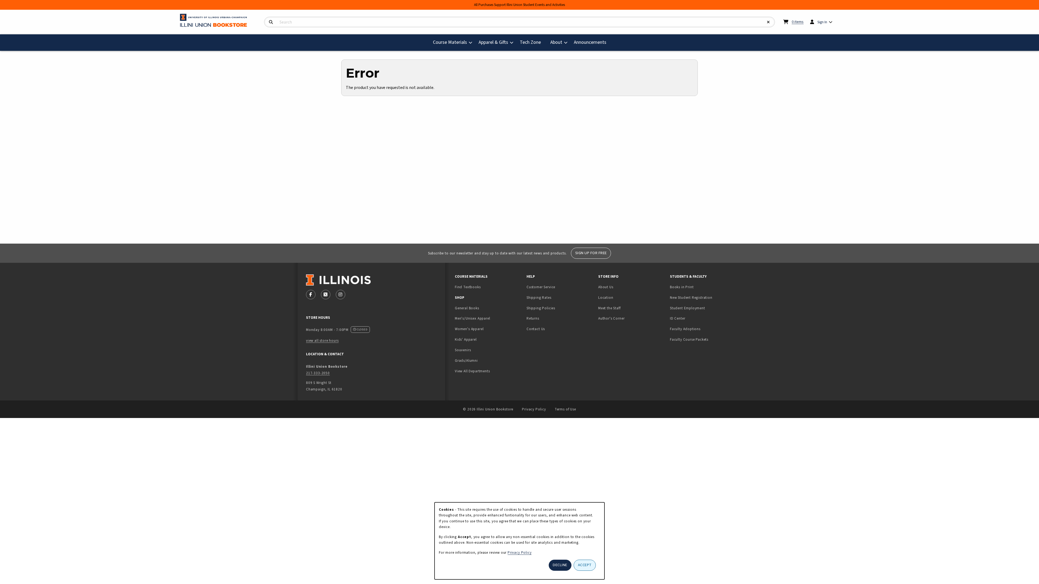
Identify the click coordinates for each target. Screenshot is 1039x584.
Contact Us (536, 328)
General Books (467, 308)
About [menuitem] (556, 42)
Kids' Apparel (466, 339)
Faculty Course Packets (689, 339)
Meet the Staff (609, 308)
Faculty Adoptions (685, 328)
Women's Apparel (469, 328)
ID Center (694, 318)
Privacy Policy (534, 409)
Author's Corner (611, 318)
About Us (605, 287)
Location (605, 297)
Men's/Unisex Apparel (472, 318)
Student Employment (703, 308)
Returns (533, 318)
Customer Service (541, 287)
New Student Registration (691, 297)
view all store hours (322, 340)
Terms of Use (565, 409)
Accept (585, 565)
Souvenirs (463, 350)
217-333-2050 (318, 373)
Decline (560, 565)
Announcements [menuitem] (590, 42)
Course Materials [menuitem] (450, 42)
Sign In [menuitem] (822, 22)
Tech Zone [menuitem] (532, 42)
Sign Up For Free (591, 253)
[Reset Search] (768, 22)
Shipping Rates (539, 297)
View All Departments (472, 371)
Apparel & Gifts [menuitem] (493, 42)
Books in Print (699, 287)
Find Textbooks (468, 287)
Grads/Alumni (466, 360)
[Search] (271, 22)
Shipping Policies (541, 308)
